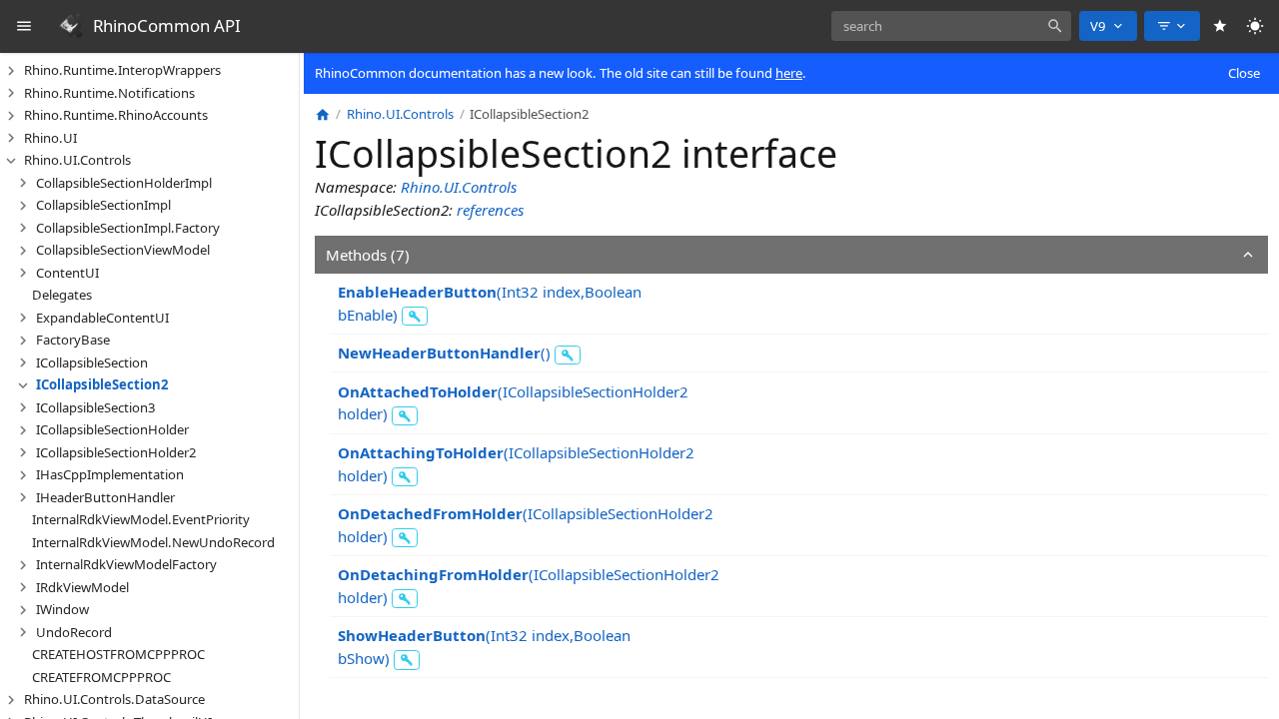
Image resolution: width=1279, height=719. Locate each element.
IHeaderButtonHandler (105, 497)
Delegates (62, 295)
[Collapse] (11, 161)
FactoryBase (73, 340)
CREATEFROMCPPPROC (101, 677)
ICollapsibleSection (92, 362)
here (788, 73)
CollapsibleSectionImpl (103, 205)
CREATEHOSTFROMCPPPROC (118, 654)
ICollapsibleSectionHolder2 (116, 452)
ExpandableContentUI (102, 318)
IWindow (62, 609)
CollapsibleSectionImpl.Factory (128, 228)
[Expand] (11, 71)
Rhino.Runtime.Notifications (109, 93)
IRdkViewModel (82, 587)
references (490, 210)
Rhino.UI (50, 138)
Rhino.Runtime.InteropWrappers (122, 70)
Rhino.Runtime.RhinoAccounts (116, 115)
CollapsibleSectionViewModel (123, 250)
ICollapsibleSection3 (96, 407)
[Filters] (1172, 26)
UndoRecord (74, 632)
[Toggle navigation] (24, 26)
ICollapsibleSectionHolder (112, 429)
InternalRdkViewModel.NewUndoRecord (153, 542)
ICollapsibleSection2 (102, 384)
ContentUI (67, 273)
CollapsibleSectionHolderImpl (124, 183)
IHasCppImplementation (110, 474)
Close (1244, 73)
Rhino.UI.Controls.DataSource (114, 699)
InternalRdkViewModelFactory (126, 564)
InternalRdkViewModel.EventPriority (141, 519)
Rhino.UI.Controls (77, 160)
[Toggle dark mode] (1255, 26)
